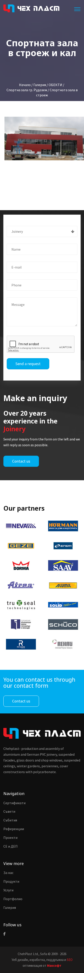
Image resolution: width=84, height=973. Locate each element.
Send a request (28, 363)
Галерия (9, 907)
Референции (13, 829)
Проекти (10, 837)
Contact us (21, 461)
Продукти (11, 881)
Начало (25, 84)
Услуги (8, 890)
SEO (70, 960)
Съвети (9, 811)
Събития (10, 820)
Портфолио (12, 899)
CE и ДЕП (10, 846)
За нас (8, 872)
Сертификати (14, 803)
